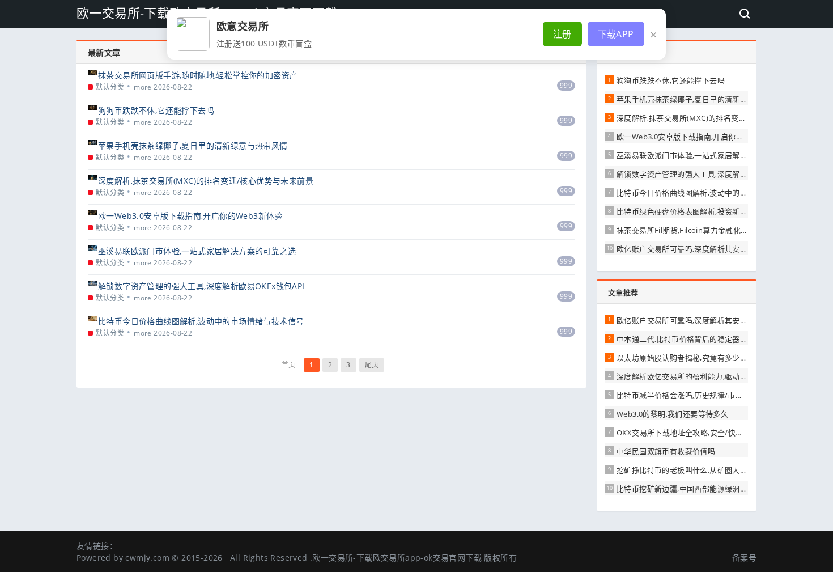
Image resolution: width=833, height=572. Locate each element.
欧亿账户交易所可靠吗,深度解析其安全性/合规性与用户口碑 (718, 249)
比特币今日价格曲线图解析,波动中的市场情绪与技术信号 (201, 321)
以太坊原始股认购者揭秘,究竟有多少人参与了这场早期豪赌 (716, 358)
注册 (562, 34)
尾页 (372, 365)
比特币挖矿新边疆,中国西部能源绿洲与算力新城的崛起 (709, 489)
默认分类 (110, 87)
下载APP (616, 34)
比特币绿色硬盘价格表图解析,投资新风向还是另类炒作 (709, 211)
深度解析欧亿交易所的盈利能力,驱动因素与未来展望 (705, 376)
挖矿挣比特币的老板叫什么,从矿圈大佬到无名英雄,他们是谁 (717, 470)
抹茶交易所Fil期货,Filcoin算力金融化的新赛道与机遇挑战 (713, 230)
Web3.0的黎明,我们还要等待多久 (672, 414)
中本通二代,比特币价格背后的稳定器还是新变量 (697, 339)
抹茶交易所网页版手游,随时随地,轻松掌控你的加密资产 (198, 75)
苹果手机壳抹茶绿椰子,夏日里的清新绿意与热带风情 (193, 145)
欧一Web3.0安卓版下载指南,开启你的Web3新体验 (190, 215)
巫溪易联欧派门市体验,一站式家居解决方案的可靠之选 (197, 250)
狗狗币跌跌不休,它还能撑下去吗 (156, 110)
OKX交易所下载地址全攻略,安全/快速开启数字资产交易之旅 (718, 432)
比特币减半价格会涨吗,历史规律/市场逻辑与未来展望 (706, 395)
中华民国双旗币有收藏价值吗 (666, 451)
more (143, 87)
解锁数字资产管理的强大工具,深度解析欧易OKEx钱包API (201, 286)
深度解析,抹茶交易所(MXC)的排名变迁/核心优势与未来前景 (205, 180)
